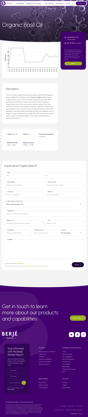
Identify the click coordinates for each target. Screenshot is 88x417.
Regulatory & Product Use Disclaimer (74, 409)
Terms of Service (41, 266)
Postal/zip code (38, 230)
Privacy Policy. (20, 263)
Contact (80, 3)
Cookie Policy (63, 406)
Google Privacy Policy (30, 266)
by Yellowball (76, 413)
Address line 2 (10, 220)
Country (63, 230)
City (48, 220)
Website (49, 191)
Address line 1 (10, 211)
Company (9, 191)
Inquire (73, 63)
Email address (10, 182)
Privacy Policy (71, 406)
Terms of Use (79, 406)
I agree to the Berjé (15, 263)
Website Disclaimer (59, 409)
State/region (10, 230)
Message (9, 239)
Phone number (51, 182)
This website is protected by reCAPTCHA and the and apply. (26, 266)
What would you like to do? (14, 201)
